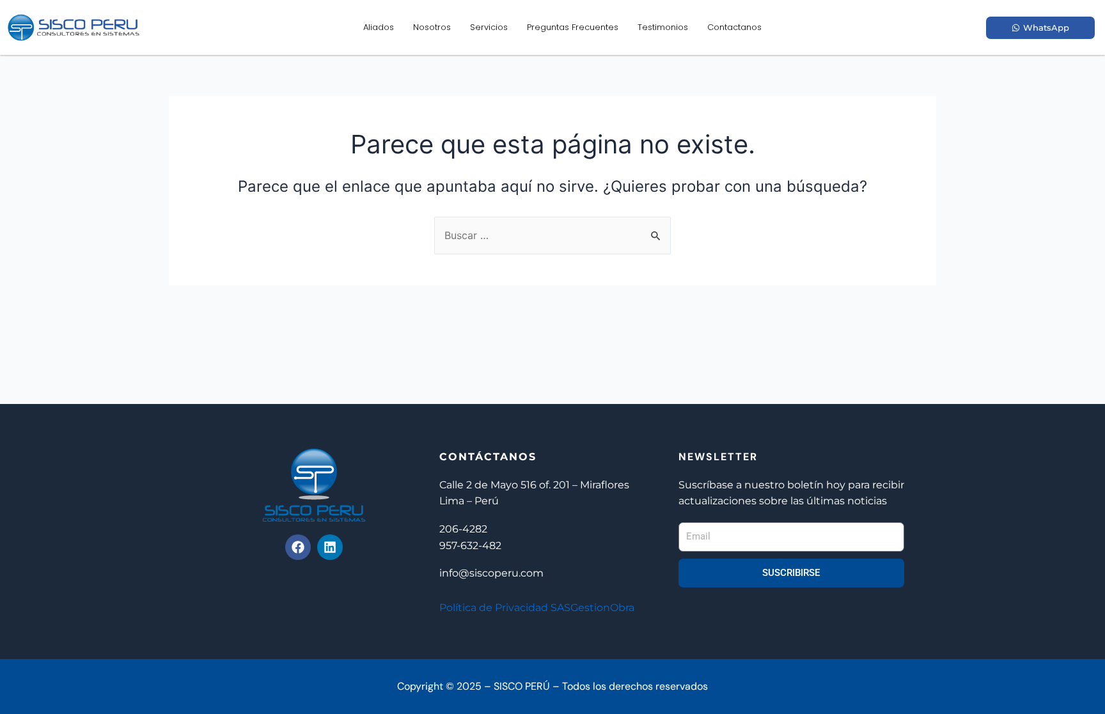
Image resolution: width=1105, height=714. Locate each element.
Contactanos (734, 27)
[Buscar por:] (552, 235)
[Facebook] (298, 547)
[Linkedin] (330, 547)
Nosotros (432, 27)
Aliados (378, 27)
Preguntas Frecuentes (572, 27)
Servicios (489, 27)
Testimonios (663, 27)
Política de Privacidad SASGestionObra (536, 607)
